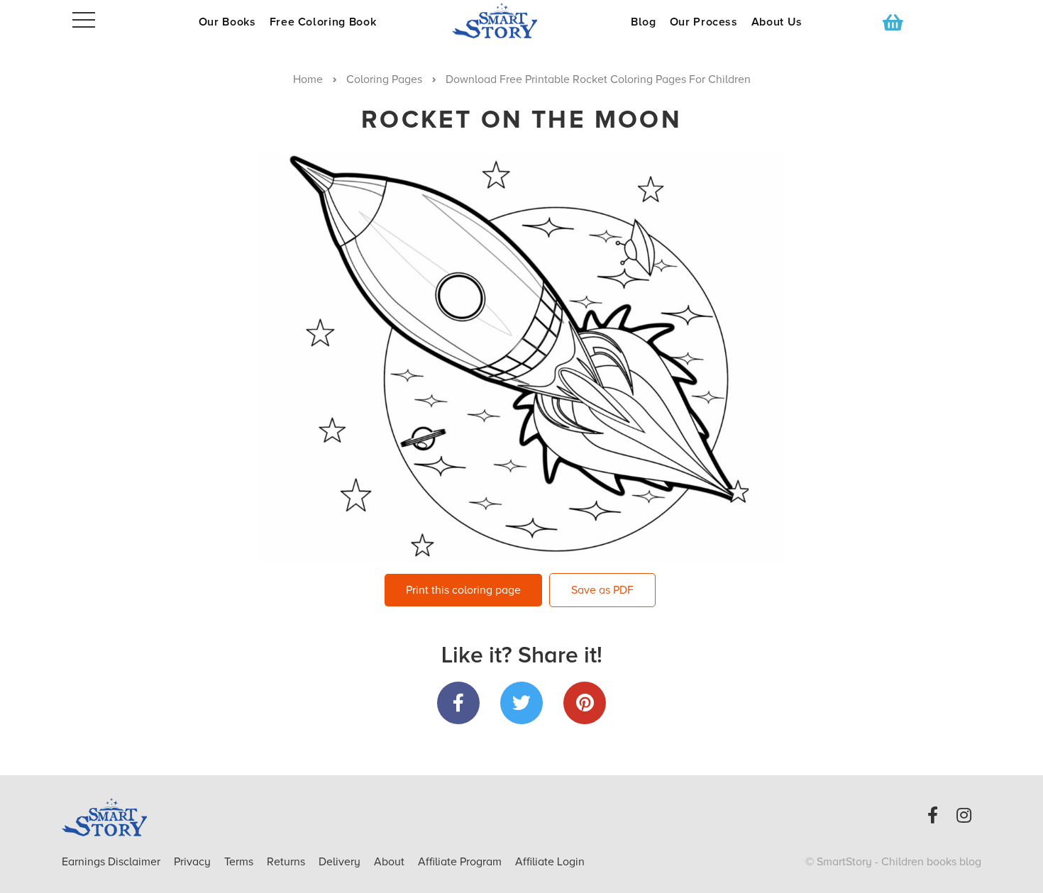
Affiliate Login (550, 862)
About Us (776, 22)
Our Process (704, 22)
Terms (240, 862)
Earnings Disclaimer (112, 862)
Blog (643, 22)
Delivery (341, 862)
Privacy (194, 862)
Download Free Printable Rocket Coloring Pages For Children (598, 79)
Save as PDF (602, 590)
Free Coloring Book (323, 22)
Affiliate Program (461, 862)
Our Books (227, 22)
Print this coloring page (463, 590)
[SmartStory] (521, 20)
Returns (287, 862)
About (389, 862)
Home (308, 79)
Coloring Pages (384, 79)
